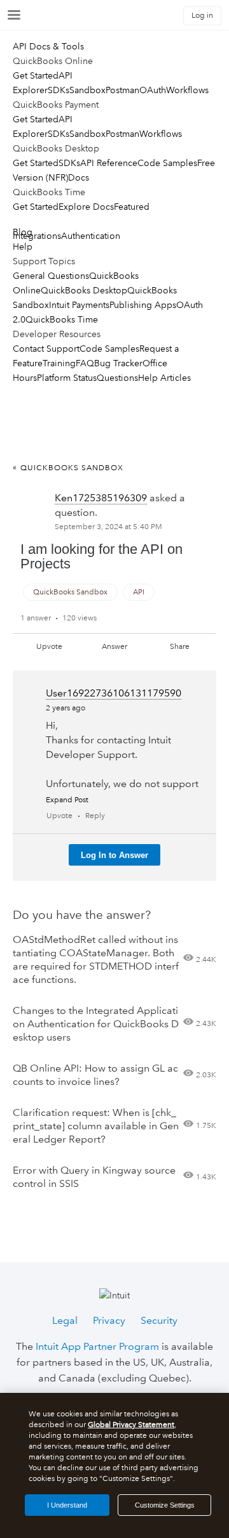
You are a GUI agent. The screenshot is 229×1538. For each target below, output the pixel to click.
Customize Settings (165, 1505)
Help (22, 246)
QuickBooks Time (61, 319)
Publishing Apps (142, 305)
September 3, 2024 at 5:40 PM (108, 527)
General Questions (51, 275)
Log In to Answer (114, 855)
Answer (114, 646)
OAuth (152, 90)
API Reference (108, 163)
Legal (65, 1320)
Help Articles (164, 377)
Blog (22, 232)
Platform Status (67, 377)
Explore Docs (86, 206)
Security (159, 1320)
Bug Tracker (118, 363)
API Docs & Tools (48, 46)
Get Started (36, 75)
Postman (122, 90)
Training (59, 363)
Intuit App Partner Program (97, 1346)
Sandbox (87, 90)
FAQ (85, 363)
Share (180, 646)
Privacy (109, 1320)
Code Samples (167, 163)
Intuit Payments (79, 305)
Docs (78, 177)
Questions (117, 377)
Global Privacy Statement (131, 1425)
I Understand (67, 1505)
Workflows (187, 90)
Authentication (90, 235)
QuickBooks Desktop (84, 290)
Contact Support (46, 348)
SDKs (58, 90)
